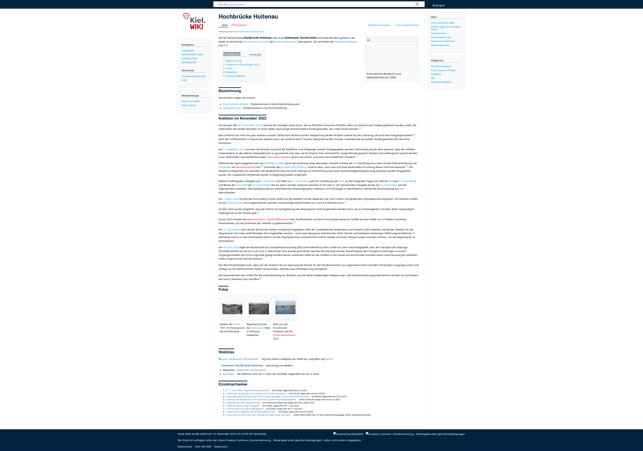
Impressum (221, 446)
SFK (355, 163)
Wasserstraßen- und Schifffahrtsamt (268, 219)
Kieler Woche (234, 202)
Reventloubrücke (246, 167)
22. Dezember (388, 185)
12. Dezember (300, 181)
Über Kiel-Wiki (203, 446)
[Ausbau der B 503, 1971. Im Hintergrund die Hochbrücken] (232, 307)
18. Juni (227, 247)
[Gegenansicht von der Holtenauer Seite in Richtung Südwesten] (259, 307)
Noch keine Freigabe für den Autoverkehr (250, 390)
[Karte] (223, 359)
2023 (236, 198)
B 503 (237, 324)
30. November (246, 125)
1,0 (228, 390)
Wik (226, 45)
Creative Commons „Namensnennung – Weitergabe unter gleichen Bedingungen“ (274, 440)
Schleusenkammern (284, 335)
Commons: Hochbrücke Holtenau (242, 365)
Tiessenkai (225, 167)
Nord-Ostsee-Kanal (286, 41)
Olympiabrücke (232, 108)
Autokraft (241, 185)
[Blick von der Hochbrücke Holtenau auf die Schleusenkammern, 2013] (285, 307)
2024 (236, 247)
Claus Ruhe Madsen (278, 157)
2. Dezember (230, 149)
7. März (227, 198)
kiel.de (329, 359)
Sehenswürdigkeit (441, 82)
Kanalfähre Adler (274, 163)
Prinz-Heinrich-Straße (256, 41)
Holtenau (351, 41)
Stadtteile (340, 41)
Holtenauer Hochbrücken (250, 31)
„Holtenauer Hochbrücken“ (243, 359)
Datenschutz (185, 446)
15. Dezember (406, 181)
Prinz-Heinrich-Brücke (235, 104)
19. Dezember (260, 185)
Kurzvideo (228, 373)
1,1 (231, 390)
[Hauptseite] (194, 24)
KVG (341, 181)
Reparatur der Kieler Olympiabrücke (243, 402)
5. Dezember (268, 181)
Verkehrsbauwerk (441, 66)
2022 (259, 125)
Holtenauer (257, 327)
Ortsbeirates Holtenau (294, 167)
